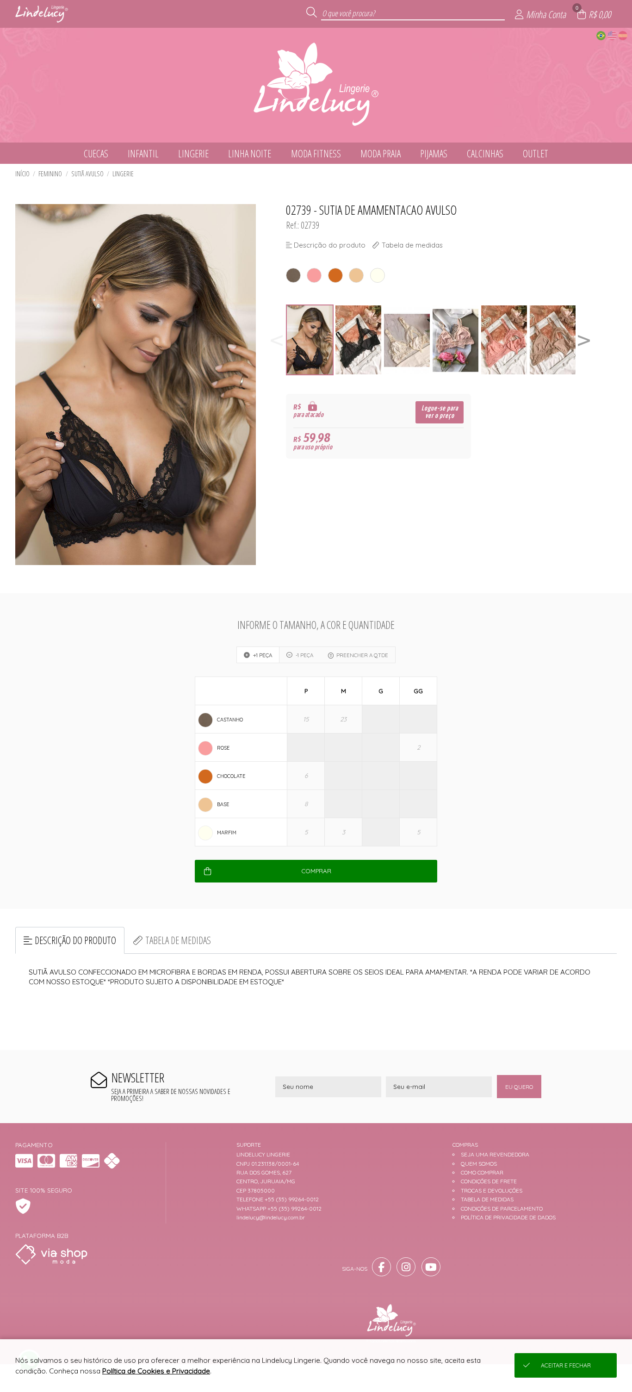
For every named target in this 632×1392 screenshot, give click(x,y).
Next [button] (584, 339)
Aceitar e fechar (566, 1365)
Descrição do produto (75, 940)
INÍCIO (22, 173)
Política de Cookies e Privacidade (156, 1371)
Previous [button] (277, 339)
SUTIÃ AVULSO (87, 173)
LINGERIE (123, 173)
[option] (310, 339)
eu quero (519, 1086)
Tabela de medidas (178, 940)
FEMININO (50, 173)
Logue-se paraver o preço (439, 412)
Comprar (316, 871)
